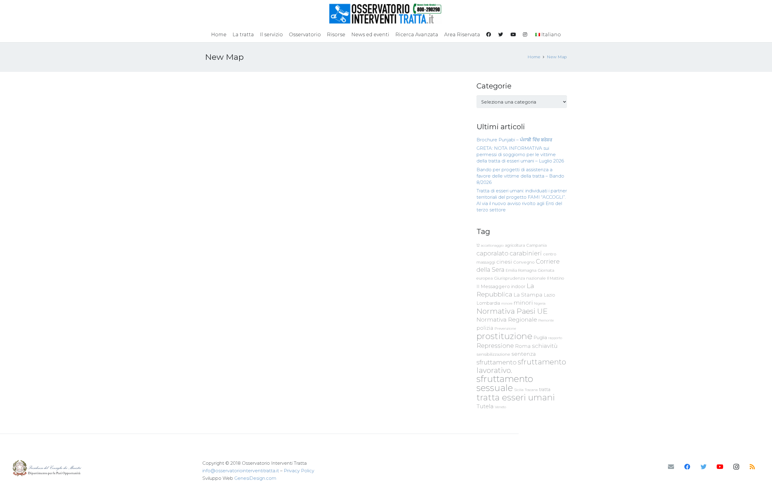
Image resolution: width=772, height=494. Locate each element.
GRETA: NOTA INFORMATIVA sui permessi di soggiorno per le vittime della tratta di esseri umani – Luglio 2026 (520, 154)
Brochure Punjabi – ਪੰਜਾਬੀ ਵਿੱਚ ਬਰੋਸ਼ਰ (514, 140)
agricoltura (515, 245)
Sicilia (519, 390)
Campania (536, 245)
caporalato (492, 253)
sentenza (523, 354)
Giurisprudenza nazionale (520, 278)
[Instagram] (736, 466)
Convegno (524, 262)
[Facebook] (687, 466)
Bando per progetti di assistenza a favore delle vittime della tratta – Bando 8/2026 (520, 176)
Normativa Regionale (506, 319)
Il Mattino (555, 278)
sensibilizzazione (493, 354)
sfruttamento (496, 362)
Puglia (540, 337)
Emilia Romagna (521, 270)
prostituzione (504, 336)
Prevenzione (505, 328)
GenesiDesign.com (255, 478)
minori (523, 302)
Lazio (549, 295)
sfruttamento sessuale (504, 383)
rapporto (555, 338)
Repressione (495, 345)
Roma (523, 346)
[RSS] (752, 466)
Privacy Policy (299, 470)
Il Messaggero (493, 286)
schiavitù (545, 345)
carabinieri (526, 253)
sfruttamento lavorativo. (521, 366)
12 (478, 245)
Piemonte (546, 320)
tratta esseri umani (515, 397)
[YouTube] (719, 466)
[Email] (671, 466)
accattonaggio (492, 245)
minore (506, 304)
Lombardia (488, 303)
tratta (544, 389)
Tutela (485, 406)
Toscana (531, 390)
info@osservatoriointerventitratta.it (240, 470)
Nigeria (540, 303)
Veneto (500, 407)
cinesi (504, 261)
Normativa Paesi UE (512, 311)
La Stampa (528, 294)
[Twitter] (703, 466)
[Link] (385, 13)
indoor (518, 286)
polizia (484, 328)
